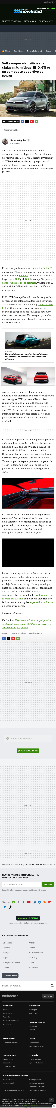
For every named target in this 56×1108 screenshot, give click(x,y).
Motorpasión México (37, 1090)
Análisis (32, 942)
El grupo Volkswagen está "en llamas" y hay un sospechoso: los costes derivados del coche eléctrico (26, 356)
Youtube (29, 902)
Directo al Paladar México (13, 1090)
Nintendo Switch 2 (34, 51)
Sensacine (33, 1026)
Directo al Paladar (10, 1042)
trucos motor (46, 21)
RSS (44, 902)
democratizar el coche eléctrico (19, 282)
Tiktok (10, 907)
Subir (46, 996)
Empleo (6, 967)
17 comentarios (12, 121)
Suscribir (47, 884)
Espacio (6, 947)
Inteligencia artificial (11, 962)
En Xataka (8, 351)
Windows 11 (34, 967)
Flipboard (32, 121)
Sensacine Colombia (37, 1086)
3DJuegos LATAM (35, 1079)
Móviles (32, 947)
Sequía (48, 51)
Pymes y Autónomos (37, 1063)
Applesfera (7, 1017)
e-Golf (16, 279)
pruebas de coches (11, 21)
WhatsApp (13, 902)
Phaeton (23, 275)
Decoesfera (7, 1063)
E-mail (36, 121)
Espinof (32, 1029)
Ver (29, 751)
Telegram (39, 902)
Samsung (33, 957)
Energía (6, 952)
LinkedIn (5, 907)
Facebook (22, 121)
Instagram (34, 902)
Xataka (6, 1009)
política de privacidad (37, 890)
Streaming (7, 942)
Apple (5, 957)
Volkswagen (36, 633)
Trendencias (8, 1059)
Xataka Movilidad (28, 11)
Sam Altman (18, 51)
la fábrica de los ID (42, 268)
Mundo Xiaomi (8, 1024)
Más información (31, 1105)
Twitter (27, 121)
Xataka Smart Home (11, 1020)
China (7, 51)
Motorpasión (34, 1042)
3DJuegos (33, 1009)
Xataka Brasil (8, 1083)
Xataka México (9, 1079)
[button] (20, 140)
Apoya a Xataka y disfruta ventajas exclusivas (28, 923)
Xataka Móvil (8, 1013)
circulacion (30, 21)
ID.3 (26, 279)
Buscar (52, 985)
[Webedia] (50, 2)
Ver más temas (10, 975)
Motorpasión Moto (36, 1046)
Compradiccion (9, 1066)
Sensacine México (36, 1083)
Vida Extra (33, 1013)
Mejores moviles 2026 (30, 864)
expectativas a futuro (41, 602)
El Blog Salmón (35, 1059)
